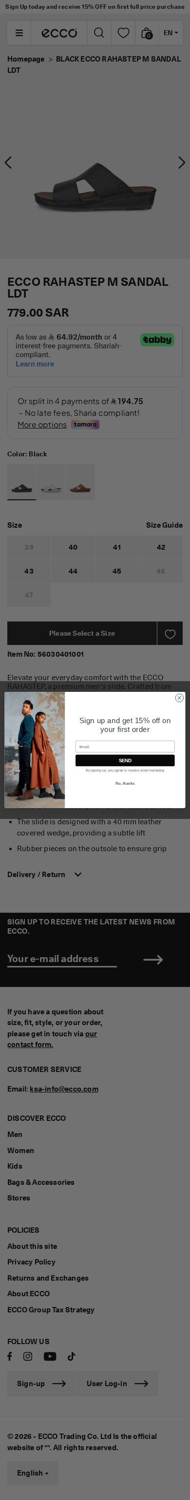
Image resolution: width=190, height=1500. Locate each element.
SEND (125, 760)
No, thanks (124, 784)
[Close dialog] (179, 698)
